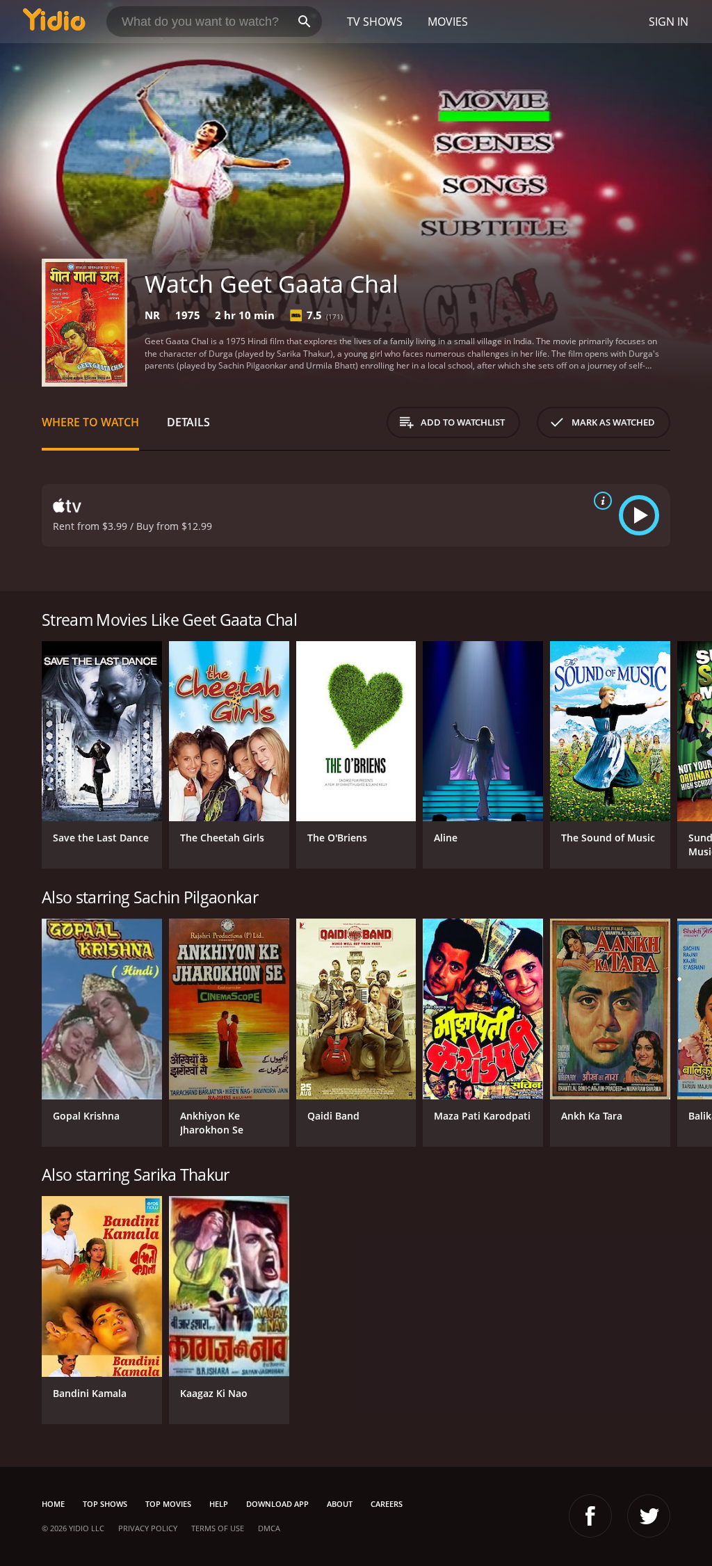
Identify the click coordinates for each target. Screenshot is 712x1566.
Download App (277, 1504)
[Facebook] (590, 1515)
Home (53, 1504)
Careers (387, 1504)
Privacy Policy (147, 1528)
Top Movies (168, 1504)
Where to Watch (90, 422)
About (340, 1504)
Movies (448, 21)
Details (188, 422)
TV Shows (375, 21)
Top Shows (105, 1504)
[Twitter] (648, 1515)
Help (218, 1504)
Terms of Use (217, 1528)
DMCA (269, 1528)
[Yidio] (54, 21)
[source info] (600, 501)
